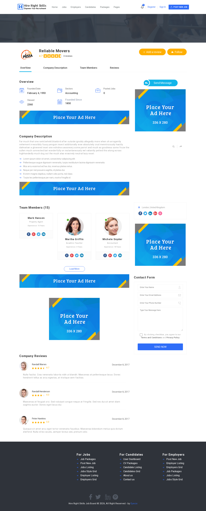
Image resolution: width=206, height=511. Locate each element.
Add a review (154, 52)
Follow (178, 52)
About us (128, 475)
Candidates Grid (131, 471)
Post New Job (88, 463)
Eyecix (134, 503)
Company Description (55, 68)
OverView (25, 68)
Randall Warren (39, 364)
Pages (117, 7)
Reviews (114, 68)
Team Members (88, 68)
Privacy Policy (173, 338)
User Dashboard (131, 459)
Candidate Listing (132, 467)
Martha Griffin (74, 239)
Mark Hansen (36, 218)
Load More (74, 269)
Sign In (163, 7)
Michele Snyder (112, 239)
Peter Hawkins (39, 418)
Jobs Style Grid (88, 471)
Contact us (129, 479)
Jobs (64, 7)
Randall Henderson (41, 391)
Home (55, 7)
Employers (76, 7)
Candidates (90, 7)
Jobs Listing (87, 467)
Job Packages (88, 459)
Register (152, 7)
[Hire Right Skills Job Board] (33, 7)
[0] (142, 7)
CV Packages (130, 463)
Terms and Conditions (151, 338)
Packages (104, 7)
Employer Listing (89, 475)
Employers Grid (88, 479)
